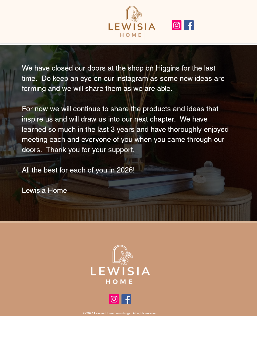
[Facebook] (189, 25)
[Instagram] (176, 25)
